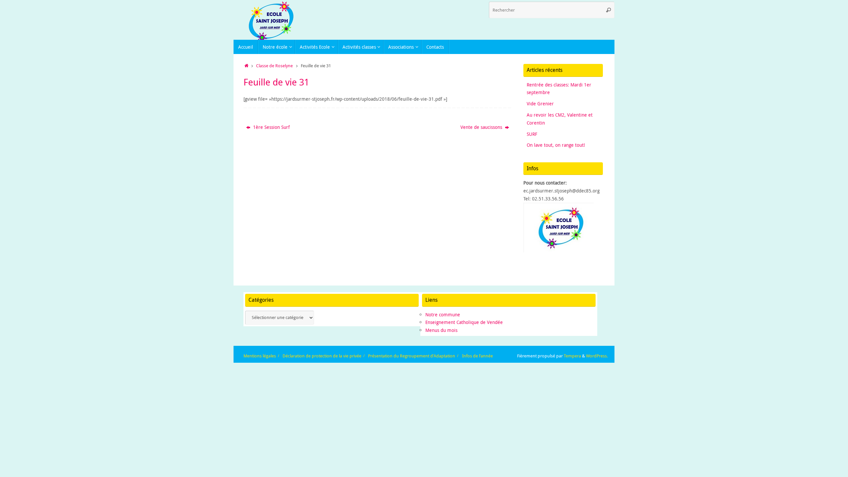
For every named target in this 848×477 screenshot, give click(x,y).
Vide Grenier (540, 103)
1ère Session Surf (271, 127)
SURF (532, 134)
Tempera (572, 356)
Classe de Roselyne (274, 66)
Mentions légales (259, 356)
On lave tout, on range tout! (556, 145)
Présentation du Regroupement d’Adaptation (411, 356)
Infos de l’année (477, 356)
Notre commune (442, 314)
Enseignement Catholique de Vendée (464, 322)
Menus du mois (441, 330)
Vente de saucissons (482, 127)
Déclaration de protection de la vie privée (322, 356)
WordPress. (597, 356)
